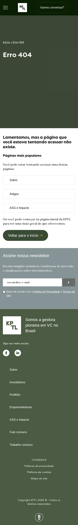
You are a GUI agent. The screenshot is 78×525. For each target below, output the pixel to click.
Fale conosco (18, 432)
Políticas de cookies (39, 472)
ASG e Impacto (19, 207)
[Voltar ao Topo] (68, 503)
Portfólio (15, 394)
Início (6, 42)
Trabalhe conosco (21, 444)
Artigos (14, 194)
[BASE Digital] (39, 517)
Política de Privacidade (47, 291)
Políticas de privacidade (39, 466)
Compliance (39, 460)
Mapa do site (39, 479)
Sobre (13, 180)
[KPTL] (22, 7)
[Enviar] (68, 282)
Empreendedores (21, 407)
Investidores (17, 382)
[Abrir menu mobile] (5, 7)
